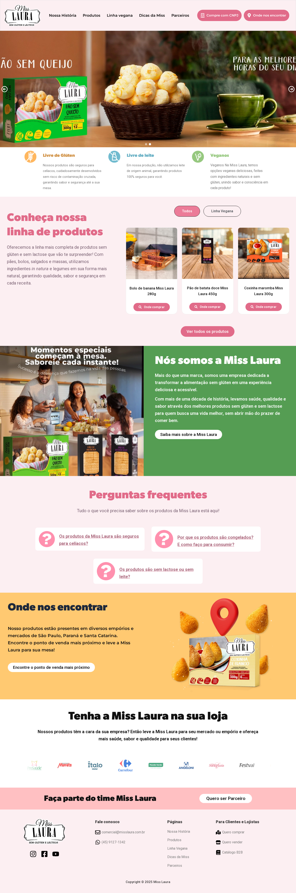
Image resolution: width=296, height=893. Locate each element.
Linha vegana (120, 15)
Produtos (91, 15)
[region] (148, 89)
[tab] (187, 211)
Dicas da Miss (152, 15)
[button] (4, 89)
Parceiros (180, 15)
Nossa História (62, 15)
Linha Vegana (177, 848)
